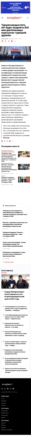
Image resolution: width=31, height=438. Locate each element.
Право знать (5, 413)
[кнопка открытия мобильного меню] (2, 18)
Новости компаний (6, 429)
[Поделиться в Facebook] (2, 41)
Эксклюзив (11, 151)
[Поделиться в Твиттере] (5, 41)
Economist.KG (4, 38)
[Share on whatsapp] (8, 41)
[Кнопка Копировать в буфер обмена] (14, 41)
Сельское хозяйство (7, 150)
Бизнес (3, 417)
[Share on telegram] (11, 41)
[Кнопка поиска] (28, 18)
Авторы (3, 403)
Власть (3, 425)
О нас (3, 398)
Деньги (3, 423)
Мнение (3, 427)
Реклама (3, 401)
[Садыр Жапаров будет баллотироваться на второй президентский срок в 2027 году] (15, 281)
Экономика (4, 151)
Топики (3, 405)
